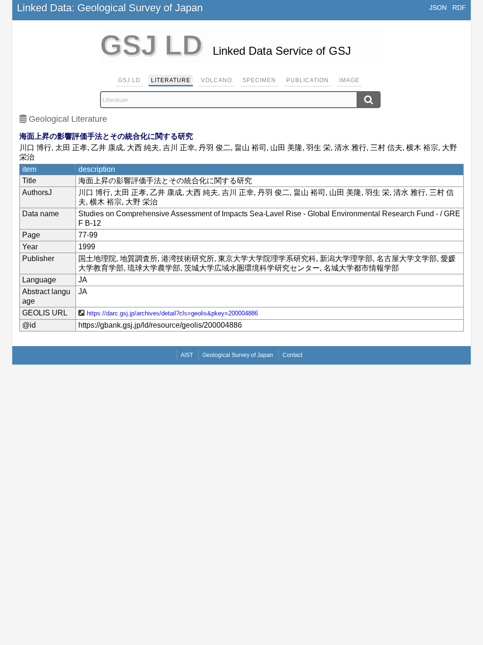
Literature (171, 80)
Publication (307, 80)
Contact (292, 355)
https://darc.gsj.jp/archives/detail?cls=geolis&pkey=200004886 (172, 313)
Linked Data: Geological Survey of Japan (110, 8)
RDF (459, 7)
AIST (187, 355)
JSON (438, 7)
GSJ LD (129, 80)
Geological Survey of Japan (237, 355)
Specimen (259, 80)
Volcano (216, 80)
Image (349, 80)
